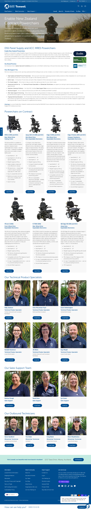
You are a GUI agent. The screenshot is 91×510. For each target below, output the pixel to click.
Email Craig (51, 445)
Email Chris (37, 317)
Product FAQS (45, 487)
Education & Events (69, 11)
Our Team (27, 478)
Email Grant (65, 317)
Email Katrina (9, 405)
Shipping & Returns (9, 475)
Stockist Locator (46, 481)
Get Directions (78, 459)
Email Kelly (9, 317)
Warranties (7, 478)
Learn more (9, 191)
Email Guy (64, 360)
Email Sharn (72, 445)
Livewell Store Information (11, 472)
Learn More (72, 191)
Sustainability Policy (10, 489)
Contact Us (72, 1)
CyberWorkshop (25, 500)
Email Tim (29, 445)
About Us (61, 11)
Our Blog (78, 11)
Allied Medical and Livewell (13, 500)
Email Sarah (37, 405)
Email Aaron (9, 445)
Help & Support (31, 11)
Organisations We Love (31, 487)
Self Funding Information (11, 487)
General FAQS (45, 484)
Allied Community (19, 11)
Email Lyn (64, 405)
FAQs (83, 11)
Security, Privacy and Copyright (13, 481)
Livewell (23, 1)
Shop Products (8, 11)
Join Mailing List (64, 1)
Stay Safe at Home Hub (48, 489)
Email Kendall (9, 360)
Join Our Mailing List (30, 489)
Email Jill (36, 360)
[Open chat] (87, 506)
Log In (43, 475)
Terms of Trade (8, 484)
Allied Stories (28, 484)
